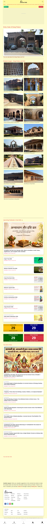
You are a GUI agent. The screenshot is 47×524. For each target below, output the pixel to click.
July (18, 510)
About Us (6, 493)
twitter (8, 504)
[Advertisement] (23, 16)
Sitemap (12, 495)
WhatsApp (6, 6)
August (18, 512)
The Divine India (23, 1)
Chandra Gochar (18, 499)
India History (6, 509)
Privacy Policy (7, 497)
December (26, 514)
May (11, 512)
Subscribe (41, 6)
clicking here (34, 486)
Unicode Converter (25, 498)
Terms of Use (26, 495)
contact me (20, 486)
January (6, 510)
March (6, 514)
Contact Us (7, 495)
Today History (26, 493)
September (19, 514)
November (26, 512)
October (25, 510)
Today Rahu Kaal (19, 496)
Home (4, 4)
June (12, 514)
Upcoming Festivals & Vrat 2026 (12, 220)
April (12, 510)
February (6, 512)
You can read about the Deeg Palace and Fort (13, 57)
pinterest (10, 504)
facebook (5, 504)
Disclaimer (13, 493)
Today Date (13, 497)
